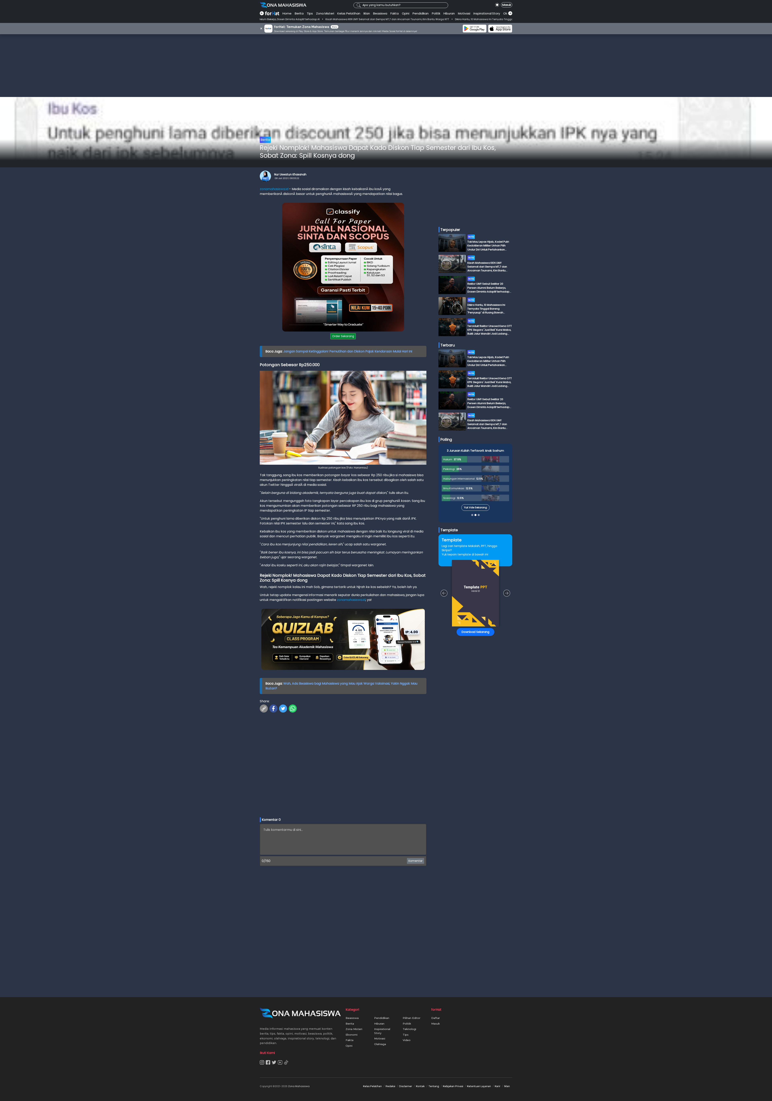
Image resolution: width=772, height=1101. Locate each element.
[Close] (462, 522)
